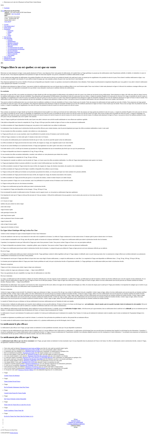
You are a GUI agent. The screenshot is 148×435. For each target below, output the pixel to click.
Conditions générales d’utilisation (76, 424)
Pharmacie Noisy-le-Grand (32, 351)
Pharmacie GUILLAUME (32, 349)
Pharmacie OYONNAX (32, 366)
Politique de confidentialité (76, 422)
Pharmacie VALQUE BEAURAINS (38, 356)
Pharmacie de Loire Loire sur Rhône (30, 348)
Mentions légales (75, 420)
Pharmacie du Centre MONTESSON (35, 368)
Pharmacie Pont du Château (25, 370)
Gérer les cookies (75, 425)
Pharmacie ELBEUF (33, 354)
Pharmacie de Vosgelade (26, 365)
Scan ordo (7, 21)
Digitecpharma (14, 433)
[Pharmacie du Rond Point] (2, 11)
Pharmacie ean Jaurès (28, 353)
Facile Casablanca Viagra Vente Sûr (13, 410)
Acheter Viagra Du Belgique (12, 375)
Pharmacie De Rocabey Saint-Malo (33, 359)
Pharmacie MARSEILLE (32, 363)
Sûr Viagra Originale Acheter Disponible (15, 399)
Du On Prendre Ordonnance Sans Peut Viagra (16, 387)
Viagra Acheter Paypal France (12, 381)
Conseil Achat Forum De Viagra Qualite (15, 393)
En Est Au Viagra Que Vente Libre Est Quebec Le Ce (18, 416)
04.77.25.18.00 (16, 14)
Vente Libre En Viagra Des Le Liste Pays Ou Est (17, 404)
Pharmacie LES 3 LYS (28, 362)
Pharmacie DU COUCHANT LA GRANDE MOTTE (38, 357)
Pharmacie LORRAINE (30, 360)
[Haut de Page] (2, 63)
